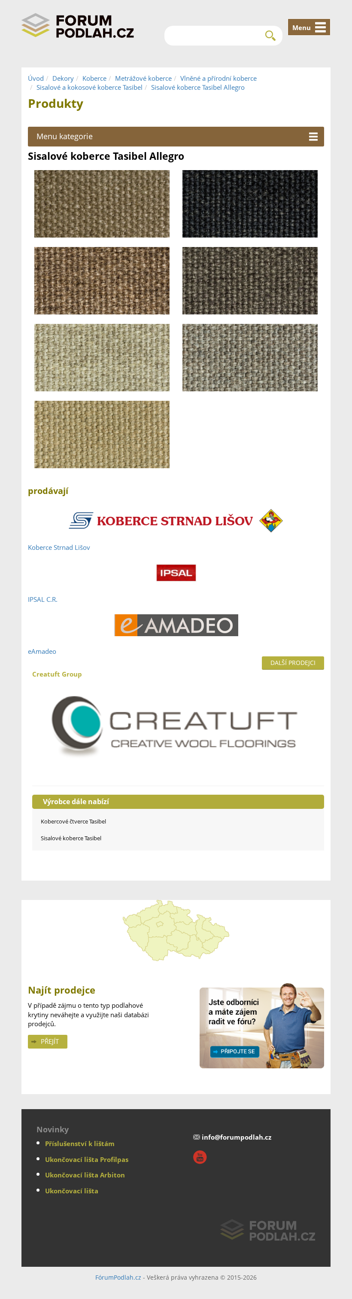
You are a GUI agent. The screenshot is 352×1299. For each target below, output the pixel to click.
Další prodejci (293, 663)
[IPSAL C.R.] (176, 573)
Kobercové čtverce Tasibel (73, 821)
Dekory (63, 78)
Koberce (94, 78)
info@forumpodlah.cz (236, 1137)
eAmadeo (42, 651)
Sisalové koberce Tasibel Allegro (198, 87)
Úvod (36, 78)
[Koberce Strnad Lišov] (176, 521)
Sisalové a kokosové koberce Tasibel (89, 87)
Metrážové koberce (143, 78)
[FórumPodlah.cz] (77, 25)
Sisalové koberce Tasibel (71, 838)
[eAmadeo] (176, 625)
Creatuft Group (57, 674)
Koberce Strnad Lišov (59, 547)
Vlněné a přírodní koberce (218, 78)
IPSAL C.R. (43, 599)
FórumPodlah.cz (118, 1277)
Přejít (50, 1041)
